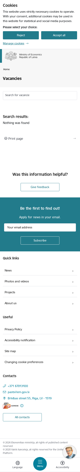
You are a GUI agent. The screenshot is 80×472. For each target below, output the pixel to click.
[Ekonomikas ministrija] (42, 61)
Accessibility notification (20, 340)
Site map (10, 351)
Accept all (59, 35)
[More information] (21, 405)
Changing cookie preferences (24, 362)
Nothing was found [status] (16, 119)
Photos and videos (17, 281)
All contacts (22, 417)
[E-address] (10, 405)
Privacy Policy (13, 329)
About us (11, 303)
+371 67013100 (18, 386)
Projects (10, 292)
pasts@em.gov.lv (19, 392)
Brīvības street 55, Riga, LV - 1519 (30, 398)
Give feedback (40, 187)
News (8, 270)
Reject (21, 35)
